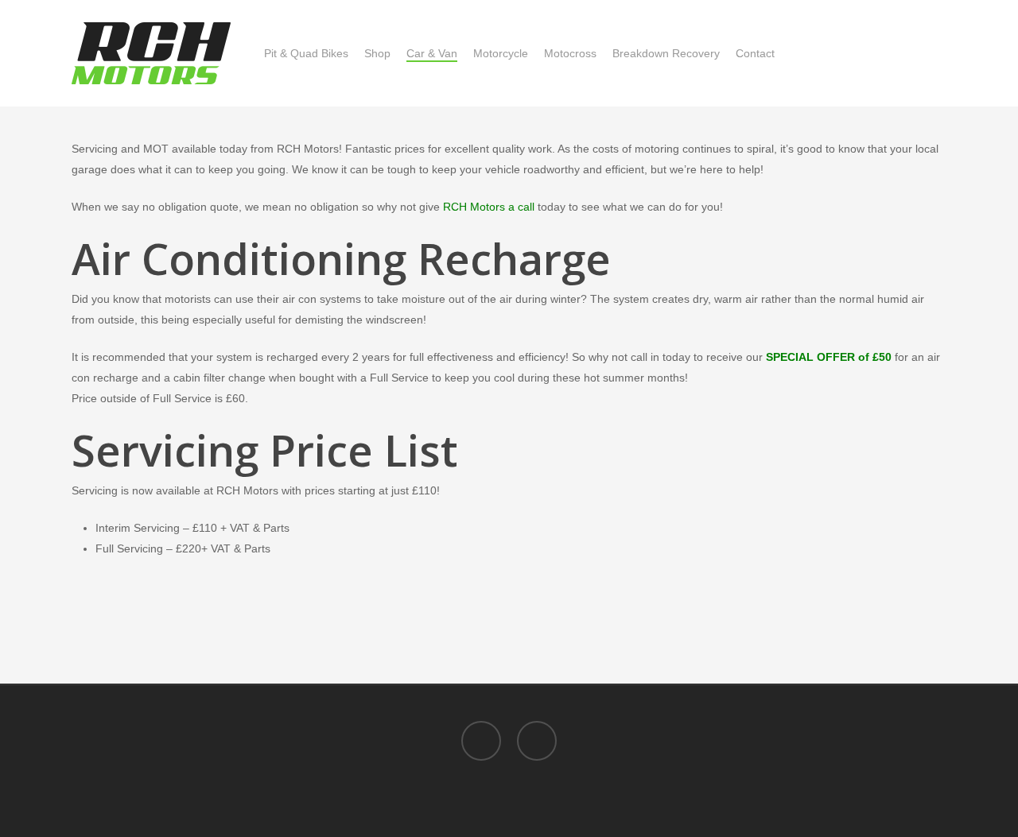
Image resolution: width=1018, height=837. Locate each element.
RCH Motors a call (488, 206)
